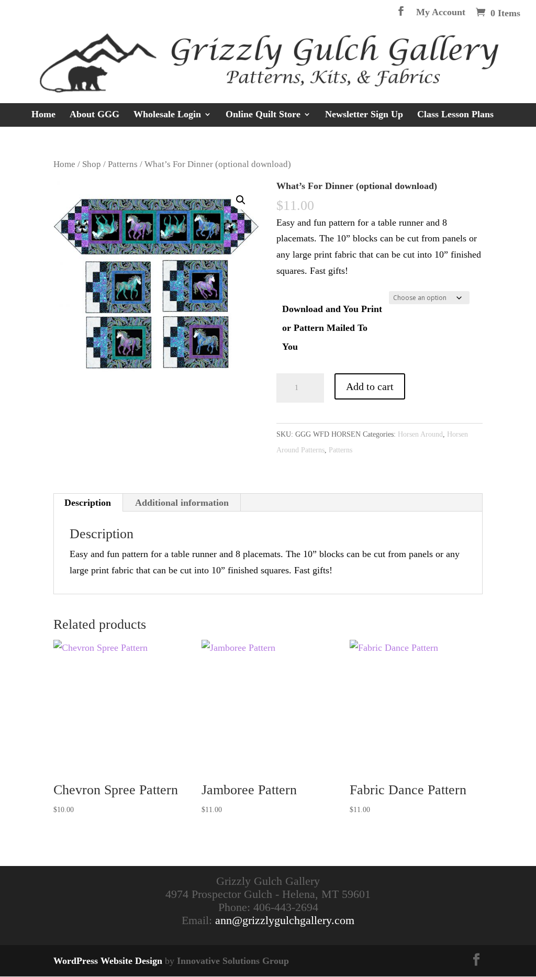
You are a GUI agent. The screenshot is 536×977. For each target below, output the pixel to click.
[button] (240, 200)
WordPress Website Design (107, 961)
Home (43, 114)
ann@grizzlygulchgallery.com (284, 920)
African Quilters (238, 138)
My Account (440, 12)
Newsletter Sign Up (364, 114)
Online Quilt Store (263, 114)
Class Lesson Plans (455, 114)
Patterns (123, 164)
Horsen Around (420, 434)
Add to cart (370, 386)
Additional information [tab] (182, 502)
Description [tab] (87, 502)
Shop (91, 164)
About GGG (94, 114)
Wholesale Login (167, 114)
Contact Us (308, 138)
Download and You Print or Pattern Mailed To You (332, 328)
